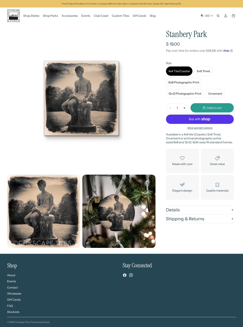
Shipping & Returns (185, 218)
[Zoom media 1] (81, 98)
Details (173, 209)
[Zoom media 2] (43, 211)
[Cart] (233, 16)
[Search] (218, 16)
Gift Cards (14, 299)
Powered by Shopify (40, 322)
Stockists (13, 312)
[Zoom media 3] (118, 211)
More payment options (199, 127)
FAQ (10, 305)
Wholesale (14, 293)
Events (11, 281)
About (11, 275)
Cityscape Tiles (22, 322)
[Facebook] (125, 275)
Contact (12, 287)
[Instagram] (131, 275)
